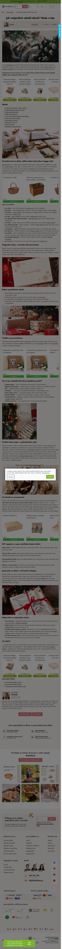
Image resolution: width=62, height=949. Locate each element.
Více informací (45, 473)
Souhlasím (50, 477)
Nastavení (10, 477)
